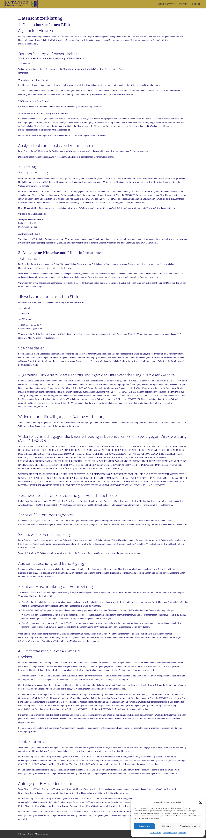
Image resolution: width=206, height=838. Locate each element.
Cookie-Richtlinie (155, 833)
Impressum (182, 833)
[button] (200, 802)
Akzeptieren (144, 826)
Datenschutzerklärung (170, 833)
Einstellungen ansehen (190, 826)
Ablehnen (166, 826)
